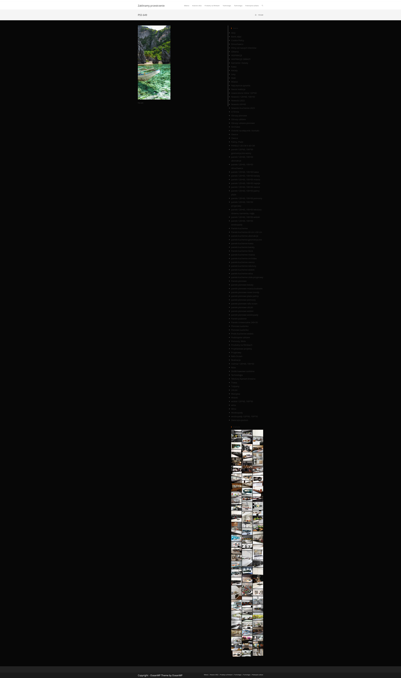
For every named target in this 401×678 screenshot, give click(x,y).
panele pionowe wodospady (244, 314)
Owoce (234, 134)
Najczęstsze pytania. (241, 85)
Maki (233, 78)
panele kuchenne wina (242, 273)
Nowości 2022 (238, 100)
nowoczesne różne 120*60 (244, 93)
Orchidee (235, 126)
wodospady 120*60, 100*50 (244, 416)
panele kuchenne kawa (242, 243)
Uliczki (234, 390)
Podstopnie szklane (240, 337)
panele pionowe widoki (242, 311)
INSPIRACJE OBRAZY (241, 59)
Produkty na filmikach (241, 345)
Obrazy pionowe (239, 115)
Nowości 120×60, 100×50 (243, 96)
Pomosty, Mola (238, 341)
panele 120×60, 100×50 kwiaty (245, 175)
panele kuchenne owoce (243, 262)
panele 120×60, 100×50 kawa (245, 172)
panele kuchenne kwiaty (242, 247)
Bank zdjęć (236, 36)
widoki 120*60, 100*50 (242, 401)
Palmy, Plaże (237, 141)
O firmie (235, 111)
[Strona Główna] (255, 15)
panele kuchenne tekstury (243, 266)
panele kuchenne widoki (243, 269)
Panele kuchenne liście (242, 251)
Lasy (233, 74)
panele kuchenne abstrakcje (244, 235)
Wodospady (237, 412)
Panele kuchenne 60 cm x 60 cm (246, 232)
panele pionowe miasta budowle (247, 288)
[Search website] (262, 6)
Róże (233, 367)
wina (233, 405)
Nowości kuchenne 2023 (243, 108)
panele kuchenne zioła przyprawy (247, 277)
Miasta (234, 81)
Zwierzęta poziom (239, 420)
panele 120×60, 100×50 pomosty (246, 198)
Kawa (233, 66)
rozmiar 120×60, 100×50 (242, 363)
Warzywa (235, 393)
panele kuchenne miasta (243, 254)
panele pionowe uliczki (242, 307)
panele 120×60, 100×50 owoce (245, 187)
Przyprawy (236, 352)
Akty (233, 32)
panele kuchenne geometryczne (246, 239)
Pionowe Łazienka (239, 326)
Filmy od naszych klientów (243, 47)
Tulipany (235, 386)
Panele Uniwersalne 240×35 (244, 322)
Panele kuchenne (239, 228)
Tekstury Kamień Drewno (243, 378)
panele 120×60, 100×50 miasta (245, 179)
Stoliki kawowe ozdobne (242, 371)
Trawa (234, 382)
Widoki (234, 397)
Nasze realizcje (238, 89)
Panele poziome (239, 318)
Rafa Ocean (236, 356)
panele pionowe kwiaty (242, 284)
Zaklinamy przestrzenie (151, 5)
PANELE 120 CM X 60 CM (243, 145)
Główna (235, 51)
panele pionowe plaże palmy (245, 296)
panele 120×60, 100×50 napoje (245, 183)
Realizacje (236, 360)
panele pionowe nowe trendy (245, 292)
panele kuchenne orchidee (244, 258)
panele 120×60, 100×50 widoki (245, 217)
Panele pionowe (239, 281)
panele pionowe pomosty (243, 299)
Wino (233, 408)
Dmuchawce (237, 44)
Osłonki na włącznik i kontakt (245, 130)
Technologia (237, 375)
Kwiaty (234, 70)
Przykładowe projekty (241, 348)
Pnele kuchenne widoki (242, 333)
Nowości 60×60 (238, 104)
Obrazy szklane (238, 119)
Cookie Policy (237, 40)
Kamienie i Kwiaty (239, 63)
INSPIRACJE (236, 55)
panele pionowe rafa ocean (244, 303)
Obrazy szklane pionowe (243, 123)
